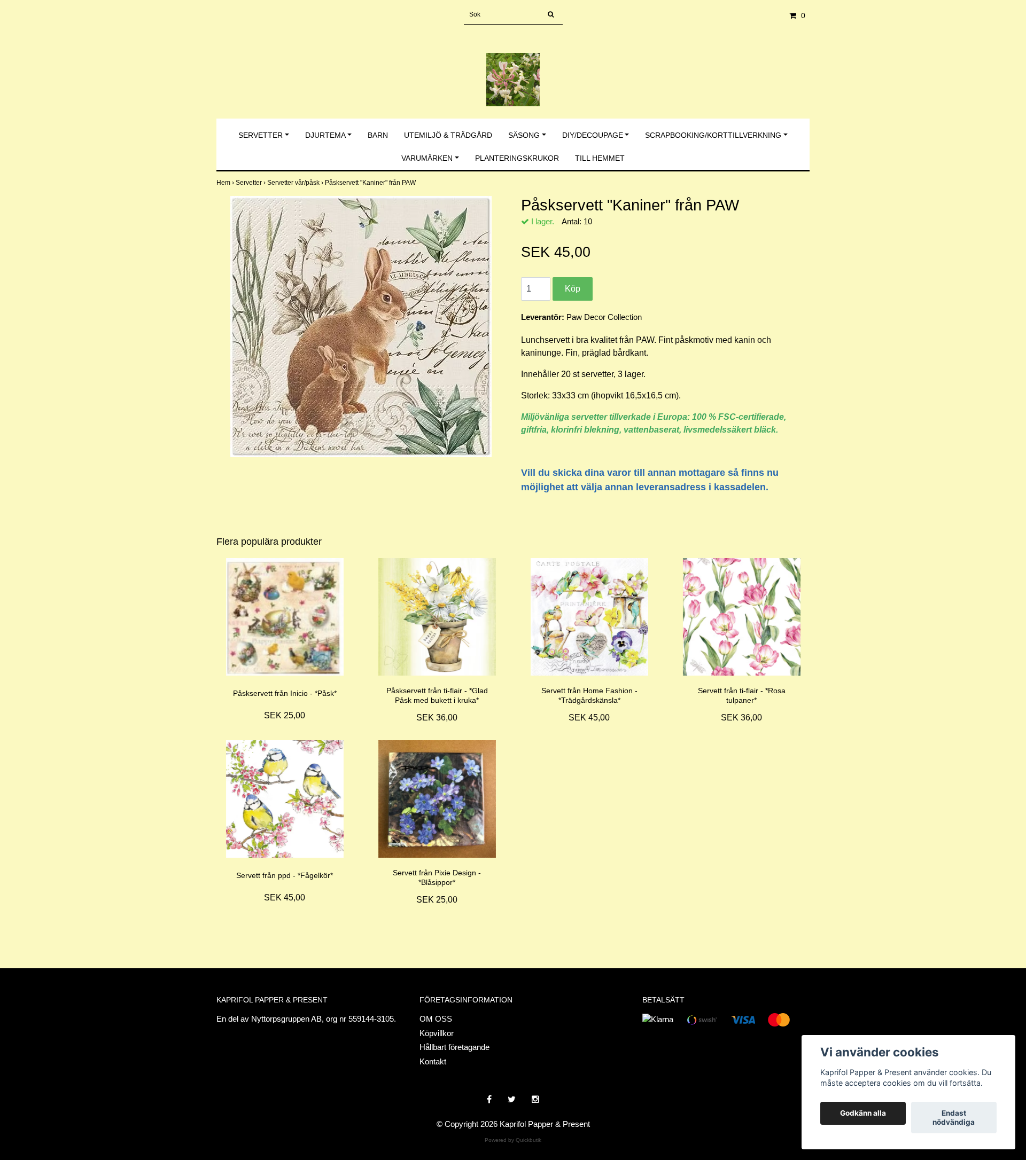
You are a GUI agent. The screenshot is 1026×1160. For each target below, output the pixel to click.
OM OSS (435, 1018)
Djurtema (325, 135)
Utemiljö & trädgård (448, 135)
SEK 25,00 (284, 715)
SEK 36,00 (436, 717)
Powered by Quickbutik (513, 1140)
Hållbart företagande (454, 1047)
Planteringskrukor (517, 158)
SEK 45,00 (589, 717)
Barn (378, 135)
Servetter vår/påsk (296, 182)
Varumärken (427, 158)
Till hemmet (600, 158)
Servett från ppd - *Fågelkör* (284, 875)
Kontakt (432, 1061)
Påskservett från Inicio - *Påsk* (285, 693)
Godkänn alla (863, 1113)
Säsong (524, 135)
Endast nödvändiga (953, 1117)
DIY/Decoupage (592, 135)
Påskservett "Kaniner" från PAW (371, 182)
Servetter (260, 135)
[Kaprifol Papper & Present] (513, 68)
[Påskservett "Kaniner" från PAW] (360, 326)
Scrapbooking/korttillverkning (713, 135)
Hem (226, 182)
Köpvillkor (436, 1033)
